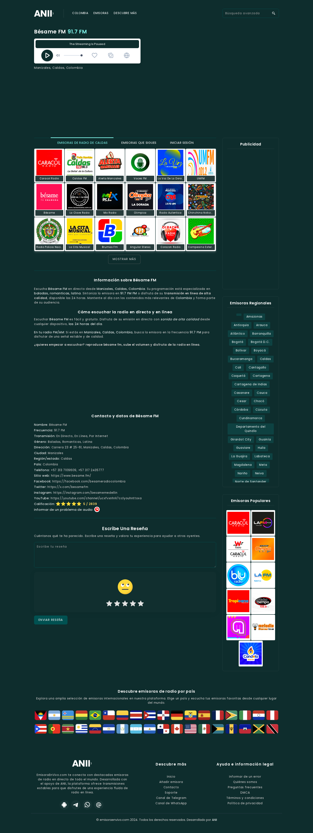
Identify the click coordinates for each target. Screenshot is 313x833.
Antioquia (241, 325)
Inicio (171, 777)
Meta (263, 465)
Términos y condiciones (245, 798)
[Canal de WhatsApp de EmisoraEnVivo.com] (87, 805)
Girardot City (241, 439)
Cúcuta (261, 410)
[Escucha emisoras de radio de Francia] (217, 715)
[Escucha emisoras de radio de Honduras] (136, 728)
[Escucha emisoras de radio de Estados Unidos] (190, 728)
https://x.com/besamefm (67, 487)
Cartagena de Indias (250, 384)
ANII (214, 820)
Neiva (259, 473)
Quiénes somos (245, 782)
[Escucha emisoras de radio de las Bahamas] (217, 728)
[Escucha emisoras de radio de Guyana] (231, 715)
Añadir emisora (171, 782)
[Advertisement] (156, 102)
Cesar (241, 401)
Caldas (265, 359)
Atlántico (237, 334)
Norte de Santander (250, 482)
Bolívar (241, 350)
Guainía (265, 439)
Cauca (262, 393)
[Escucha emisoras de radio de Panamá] (163, 728)
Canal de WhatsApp (171, 803)
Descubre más (125, 13)
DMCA (245, 793)
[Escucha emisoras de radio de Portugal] (54, 728)
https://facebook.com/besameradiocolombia (88, 481)
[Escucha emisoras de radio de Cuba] (149, 715)
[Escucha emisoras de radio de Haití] (245, 728)
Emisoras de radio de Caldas (82, 143)
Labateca (262, 456)
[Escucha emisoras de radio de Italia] (245, 715)
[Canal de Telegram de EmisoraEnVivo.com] (75, 805)
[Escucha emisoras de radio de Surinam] (68, 728)
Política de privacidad (245, 803)
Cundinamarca (250, 418)
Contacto (171, 787)
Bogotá (237, 342)
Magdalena (243, 465)
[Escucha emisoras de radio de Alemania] (177, 715)
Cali (238, 367)
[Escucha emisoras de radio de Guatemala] (122, 728)
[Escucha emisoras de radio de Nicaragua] (149, 728)
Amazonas (254, 317)
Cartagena (261, 376)
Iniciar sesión (181, 143)
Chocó (259, 401)
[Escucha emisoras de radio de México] (204, 728)
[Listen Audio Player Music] (127, 55)
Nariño (243, 473)
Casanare (241, 393)
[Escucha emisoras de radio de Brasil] (95, 715)
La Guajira (239, 456)
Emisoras (100, 13)
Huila (261, 448)
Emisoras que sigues (138, 143)
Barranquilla (261, 334)
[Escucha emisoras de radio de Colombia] (122, 715)
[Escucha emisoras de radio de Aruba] (68, 715)
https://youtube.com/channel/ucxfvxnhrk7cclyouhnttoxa (96, 498)
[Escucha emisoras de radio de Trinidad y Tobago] (272, 728)
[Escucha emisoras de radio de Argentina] (54, 715)
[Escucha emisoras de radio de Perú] (272, 715)
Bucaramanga (241, 359)
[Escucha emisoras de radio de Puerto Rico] (40, 728)
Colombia (80, 13)
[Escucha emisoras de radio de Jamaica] (258, 728)
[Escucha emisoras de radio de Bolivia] (81, 715)
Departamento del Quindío (251, 429)
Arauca (261, 325)
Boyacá (260, 350)
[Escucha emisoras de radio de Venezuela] (95, 728)
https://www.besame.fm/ (71, 476)
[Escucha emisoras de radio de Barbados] (231, 728)
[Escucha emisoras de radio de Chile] (108, 715)
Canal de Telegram (171, 798)
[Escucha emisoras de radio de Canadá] (177, 728)
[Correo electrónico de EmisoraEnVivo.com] (98, 805)
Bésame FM (60, 31)
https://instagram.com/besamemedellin (85, 493)
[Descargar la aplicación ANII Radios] (64, 805)
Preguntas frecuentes (245, 787)
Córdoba (241, 410)
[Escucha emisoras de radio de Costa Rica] (136, 715)
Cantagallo (257, 367)
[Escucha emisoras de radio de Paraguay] (258, 715)
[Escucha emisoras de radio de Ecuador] (190, 715)
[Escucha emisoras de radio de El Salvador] (108, 728)
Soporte (171, 793)
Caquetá (238, 376)
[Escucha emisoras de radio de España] (204, 715)
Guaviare (243, 448)
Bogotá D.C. (260, 342)
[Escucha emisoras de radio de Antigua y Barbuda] (40, 715)
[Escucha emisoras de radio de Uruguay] (81, 728)
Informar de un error (245, 777)
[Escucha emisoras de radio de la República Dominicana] (163, 715)
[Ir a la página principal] (82, 766)
